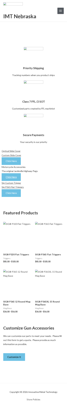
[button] (33, 199)
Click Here (11, 177)
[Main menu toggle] (60, 11)
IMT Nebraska (19, 16)
